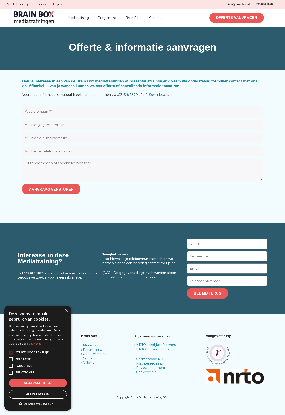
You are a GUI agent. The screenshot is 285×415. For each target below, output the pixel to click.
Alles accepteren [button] (37, 383)
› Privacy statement (149, 368)
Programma (107, 18)
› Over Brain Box (93, 354)
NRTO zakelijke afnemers (156, 345)
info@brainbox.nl (155, 95)
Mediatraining (78, 18)
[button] (38, 403)
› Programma (91, 350)
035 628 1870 (127, 95)
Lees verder (35, 343)
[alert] (37, 358)
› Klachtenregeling (148, 363)
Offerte (88, 363)
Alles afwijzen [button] (37, 394)
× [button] (66, 310)
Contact (155, 18)
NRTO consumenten (152, 349)
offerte (66, 273)
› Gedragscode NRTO (150, 359)
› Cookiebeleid (145, 372)
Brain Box (133, 18)
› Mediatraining (92, 345)
